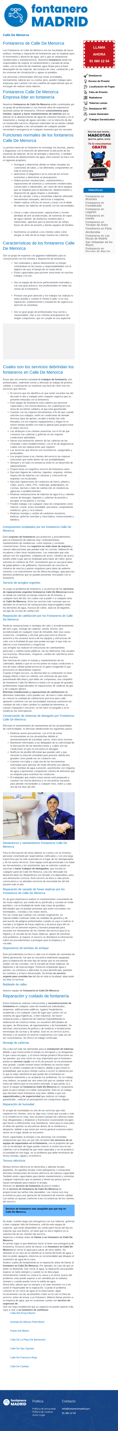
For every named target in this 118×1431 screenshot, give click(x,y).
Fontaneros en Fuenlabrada (94, 204)
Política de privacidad (44, 1408)
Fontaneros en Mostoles (94, 198)
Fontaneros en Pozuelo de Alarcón (97, 250)
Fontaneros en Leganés (94, 211)
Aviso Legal (38, 1415)
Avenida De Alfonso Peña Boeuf (27, 1322)
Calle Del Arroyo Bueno (22, 1313)
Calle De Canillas (19, 1366)
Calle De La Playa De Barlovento (27, 1339)
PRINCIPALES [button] (95, 190)
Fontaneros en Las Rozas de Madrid (97, 237)
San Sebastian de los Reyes (99, 243)
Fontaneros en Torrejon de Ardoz (96, 223)
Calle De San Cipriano (22, 1348)
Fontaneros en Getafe (94, 217)
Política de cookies (42, 1412)
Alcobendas (92, 232)
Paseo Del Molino (19, 1330)
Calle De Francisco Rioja (23, 1357)
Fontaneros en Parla (98, 228)
